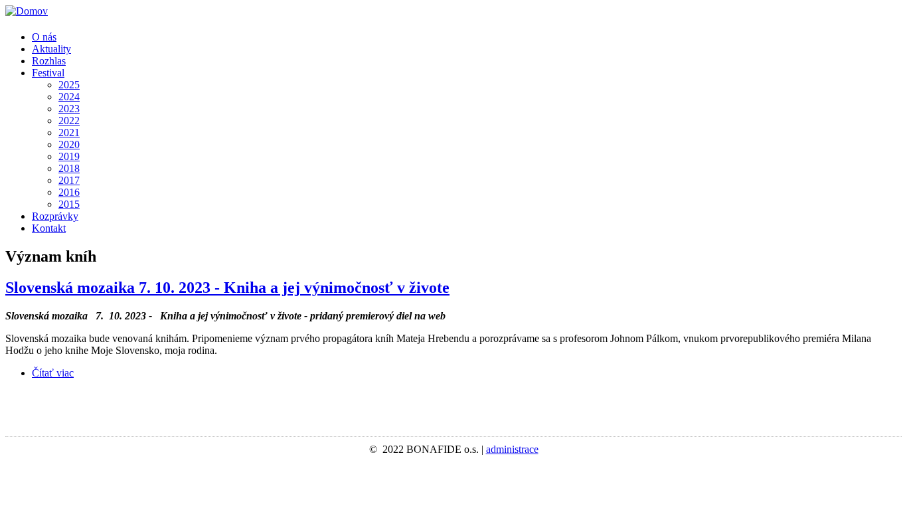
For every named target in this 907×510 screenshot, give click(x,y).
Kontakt (49, 228)
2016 (69, 192)
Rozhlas (49, 60)
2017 (69, 180)
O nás (44, 36)
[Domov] (26, 11)
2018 (69, 168)
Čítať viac (53, 373)
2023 (69, 108)
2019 (69, 156)
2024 (69, 96)
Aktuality (51, 48)
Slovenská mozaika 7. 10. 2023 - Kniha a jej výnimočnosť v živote (227, 287)
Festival (48, 72)
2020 (69, 144)
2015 (69, 204)
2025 (69, 84)
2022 (69, 120)
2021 (69, 132)
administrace (512, 449)
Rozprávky (55, 216)
